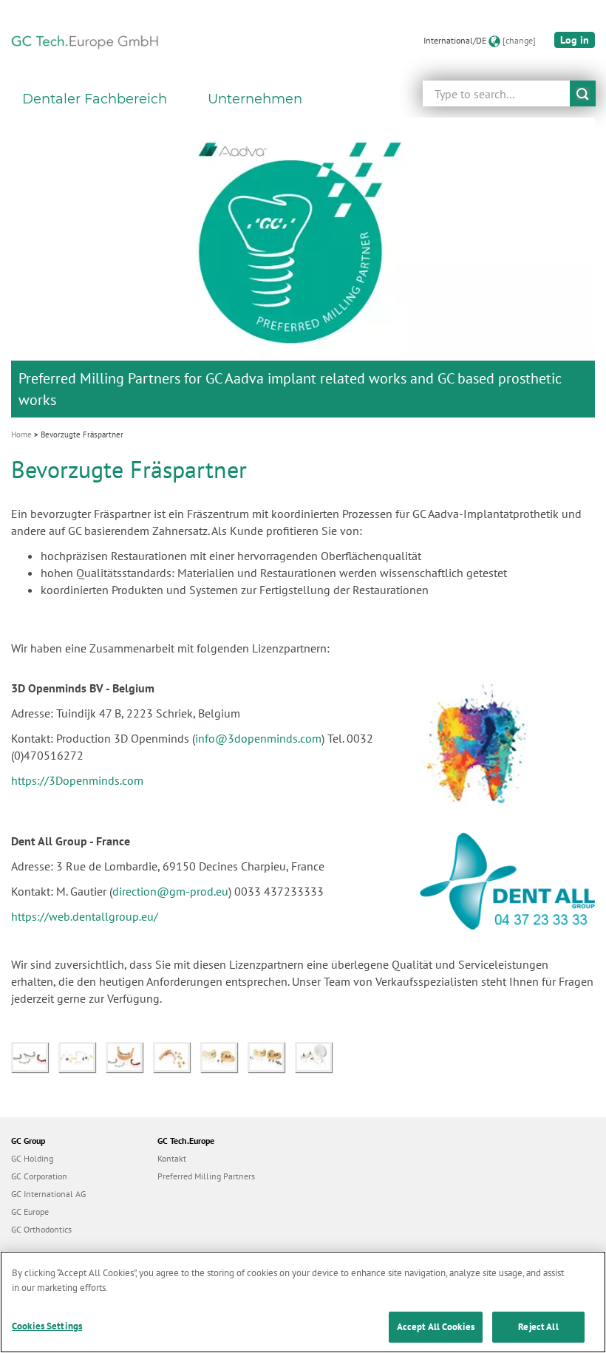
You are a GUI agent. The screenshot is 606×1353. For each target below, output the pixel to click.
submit (583, 93)
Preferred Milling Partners (206, 1176)
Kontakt (171, 1158)
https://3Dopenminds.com (77, 780)
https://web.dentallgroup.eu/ (84, 916)
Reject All (538, 1326)
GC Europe (30, 1211)
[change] (519, 40)
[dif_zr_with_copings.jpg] (176, 1056)
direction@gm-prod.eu (170, 891)
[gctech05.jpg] (224, 1056)
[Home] (85, 40)
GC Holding (32, 1158)
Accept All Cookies (435, 1326)
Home (21, 434)
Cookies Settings (47, 1326)
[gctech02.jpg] (317, 1056)
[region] (303, 1302)
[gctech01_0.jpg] (82, 1056)
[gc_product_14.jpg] (129, 1056)
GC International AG (48, 1193)
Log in (574, 40)
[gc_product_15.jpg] (34, 1056)
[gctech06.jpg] (271, 1056)
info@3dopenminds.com (258, 738)
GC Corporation (39, 1176)
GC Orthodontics (41, 1229)
